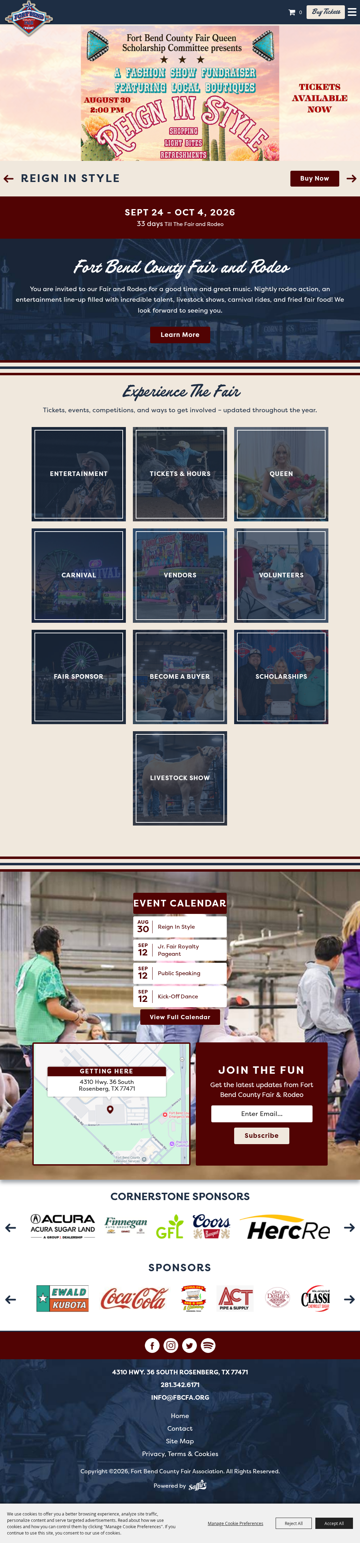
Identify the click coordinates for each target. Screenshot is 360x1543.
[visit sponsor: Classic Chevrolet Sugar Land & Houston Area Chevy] (298, 1299)
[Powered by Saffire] (197, 1486)
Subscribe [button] (262, 1135)
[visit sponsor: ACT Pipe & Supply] (197, 1299)
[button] (9, 178)
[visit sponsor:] (87, 1227)
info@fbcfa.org (180, 1397)
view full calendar (180, 1017)
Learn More (309, 178)
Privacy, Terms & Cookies (180, 1454)
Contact (180, 1428)
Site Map (180, 1441)
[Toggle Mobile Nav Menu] (352, 12)
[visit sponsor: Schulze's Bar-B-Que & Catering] (156, 1299)
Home (180, 1416)
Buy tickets (326, 12)
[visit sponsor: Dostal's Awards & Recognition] (239, 1299)
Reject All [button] (294, 1523)
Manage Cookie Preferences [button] (235, 1523)
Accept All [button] (334, 1523)
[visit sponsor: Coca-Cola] (97, 1300)
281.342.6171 (180, 1385)
